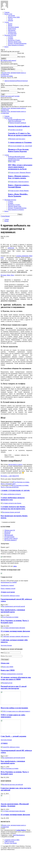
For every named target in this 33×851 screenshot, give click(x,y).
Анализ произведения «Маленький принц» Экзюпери (15, 805)
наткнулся (11, 248)
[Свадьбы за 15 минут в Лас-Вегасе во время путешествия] (15, 129)
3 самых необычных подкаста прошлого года (13, 499)
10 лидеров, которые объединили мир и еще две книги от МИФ (16, 678)
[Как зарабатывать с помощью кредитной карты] (13, 606)
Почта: (3, 656)
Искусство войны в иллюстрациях (14, 708)
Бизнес (10, 23)
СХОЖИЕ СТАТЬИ (7, 490)
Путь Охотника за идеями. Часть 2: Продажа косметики (15, 486)
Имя (2, 652)
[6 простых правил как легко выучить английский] (12, 784)
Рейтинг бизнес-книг (14, 42)
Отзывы (10, 38)
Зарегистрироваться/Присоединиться (16, 80)
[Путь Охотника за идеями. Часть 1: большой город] (9, 617)
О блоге (10, 37)
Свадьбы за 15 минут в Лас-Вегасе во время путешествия (19, 134)
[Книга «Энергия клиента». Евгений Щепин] (18, 181)
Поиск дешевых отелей (8, 588)
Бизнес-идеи (8, 14)
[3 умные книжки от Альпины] (16, 139)
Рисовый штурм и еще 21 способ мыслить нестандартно (13, 687)
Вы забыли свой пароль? (8, 60)
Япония (10, 20)
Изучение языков (13, 27)
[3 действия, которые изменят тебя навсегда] (15, 636)
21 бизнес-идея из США (11, 840)
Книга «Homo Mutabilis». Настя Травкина (18, 195)
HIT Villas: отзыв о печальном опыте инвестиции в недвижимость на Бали (20, 167)
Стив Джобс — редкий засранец (13, 736)
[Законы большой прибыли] (17, 122)
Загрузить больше (6, 645)
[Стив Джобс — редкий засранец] (11, 733)
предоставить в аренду (15, 464)
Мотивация (11, 30)
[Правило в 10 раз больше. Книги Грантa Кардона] (20, 146)
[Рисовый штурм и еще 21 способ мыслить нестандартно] (6, 683)
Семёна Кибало (21, 830)
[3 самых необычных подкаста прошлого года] (11, 494)
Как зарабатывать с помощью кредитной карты (13, 611)
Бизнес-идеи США (14, 17)
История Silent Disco (7, 275)
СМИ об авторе (9, 841)
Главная (6, 12)
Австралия (11, 15)
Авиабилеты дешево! (7, 585)
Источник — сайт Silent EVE (10, 476)
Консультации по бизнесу (16, 45)
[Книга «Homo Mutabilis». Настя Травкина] (18, 190)
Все (9, 119)
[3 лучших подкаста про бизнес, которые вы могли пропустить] (11, 503)
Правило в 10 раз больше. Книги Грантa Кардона (18, 150)
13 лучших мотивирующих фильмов (15, 631)
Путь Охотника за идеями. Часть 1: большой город (15, 482)
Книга (6, 46)
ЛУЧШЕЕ (4, 743)
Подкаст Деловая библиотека (17, 43)
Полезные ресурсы (10, 35)
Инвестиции (12, 28)
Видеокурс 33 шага (14, 40)
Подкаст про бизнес (10, 843)
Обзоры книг (12, 32)
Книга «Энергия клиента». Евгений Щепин (19, 186)
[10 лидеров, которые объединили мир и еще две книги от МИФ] (12, 674)
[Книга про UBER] (7, 666)
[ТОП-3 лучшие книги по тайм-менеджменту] (15, 711)
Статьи (6, 22)
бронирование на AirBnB (9, 582)
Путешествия (12, 33)
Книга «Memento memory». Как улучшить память (19, 177)
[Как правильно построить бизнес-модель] (10, 512)
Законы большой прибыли (19, 126)
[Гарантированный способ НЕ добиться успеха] (10, 595)
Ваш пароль (21, 56)
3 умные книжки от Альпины (20, 142)
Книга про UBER (8, 670)
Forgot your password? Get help (10, 96)
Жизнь (10, 25)
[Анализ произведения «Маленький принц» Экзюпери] (5, 800)
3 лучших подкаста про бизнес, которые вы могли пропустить (13, 508)
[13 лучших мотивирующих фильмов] (13, 627)
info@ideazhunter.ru (19, 835)
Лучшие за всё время (8, 592)
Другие (10, 19)
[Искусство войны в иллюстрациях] (11, 704)
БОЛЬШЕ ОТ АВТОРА (22, 490)
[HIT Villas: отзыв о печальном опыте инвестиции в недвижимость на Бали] (12, 161)
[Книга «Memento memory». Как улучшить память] (19, 172)
